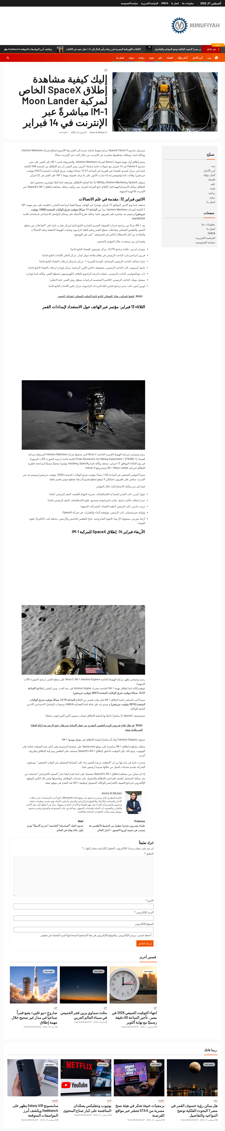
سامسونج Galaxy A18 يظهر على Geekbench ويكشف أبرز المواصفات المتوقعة (35, 1110)
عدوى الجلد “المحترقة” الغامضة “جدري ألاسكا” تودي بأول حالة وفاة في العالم (55, 826)
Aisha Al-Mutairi (97, 132)
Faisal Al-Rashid (128, 1027)
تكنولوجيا (161, 1100)
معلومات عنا (188, 3)
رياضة (141, 57)
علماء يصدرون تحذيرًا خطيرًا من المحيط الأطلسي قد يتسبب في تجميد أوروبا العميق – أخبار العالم (117, 826)
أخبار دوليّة (183, 57)
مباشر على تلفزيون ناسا (123, 479)
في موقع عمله (53, 782)
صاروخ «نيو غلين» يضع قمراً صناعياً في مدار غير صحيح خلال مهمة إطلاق (34, 1017)
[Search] (8, 58)
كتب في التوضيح (83, 234)
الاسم (150, 900)
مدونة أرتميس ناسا (92, 767)
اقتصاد (170, 57)
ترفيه (131, 57)
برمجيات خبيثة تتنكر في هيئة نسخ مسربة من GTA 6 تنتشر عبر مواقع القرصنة (139, 1110)
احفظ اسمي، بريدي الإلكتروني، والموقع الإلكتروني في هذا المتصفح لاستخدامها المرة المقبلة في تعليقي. (95, 935)
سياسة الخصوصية (129, 3)
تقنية (151, 57)
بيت (209, 57)
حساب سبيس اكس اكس (72, 715)
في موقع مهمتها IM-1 (73, 739)
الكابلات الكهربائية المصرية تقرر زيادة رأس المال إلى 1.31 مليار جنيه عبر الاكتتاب (133, 49)
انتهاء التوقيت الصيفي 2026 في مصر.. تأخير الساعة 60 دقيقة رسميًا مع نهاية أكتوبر (134, 1017)
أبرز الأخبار (197, 57)
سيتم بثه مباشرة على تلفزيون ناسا (114, 214)
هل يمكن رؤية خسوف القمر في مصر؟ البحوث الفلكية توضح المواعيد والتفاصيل (194, 1110)
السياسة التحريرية (149, 3)
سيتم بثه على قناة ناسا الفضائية (91, 704)
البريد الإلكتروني (144, 912)
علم (160, 57)
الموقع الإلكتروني (144, 923)
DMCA (164, 3)
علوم (106, 69)
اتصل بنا (175, 3)
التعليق (149, 853)
